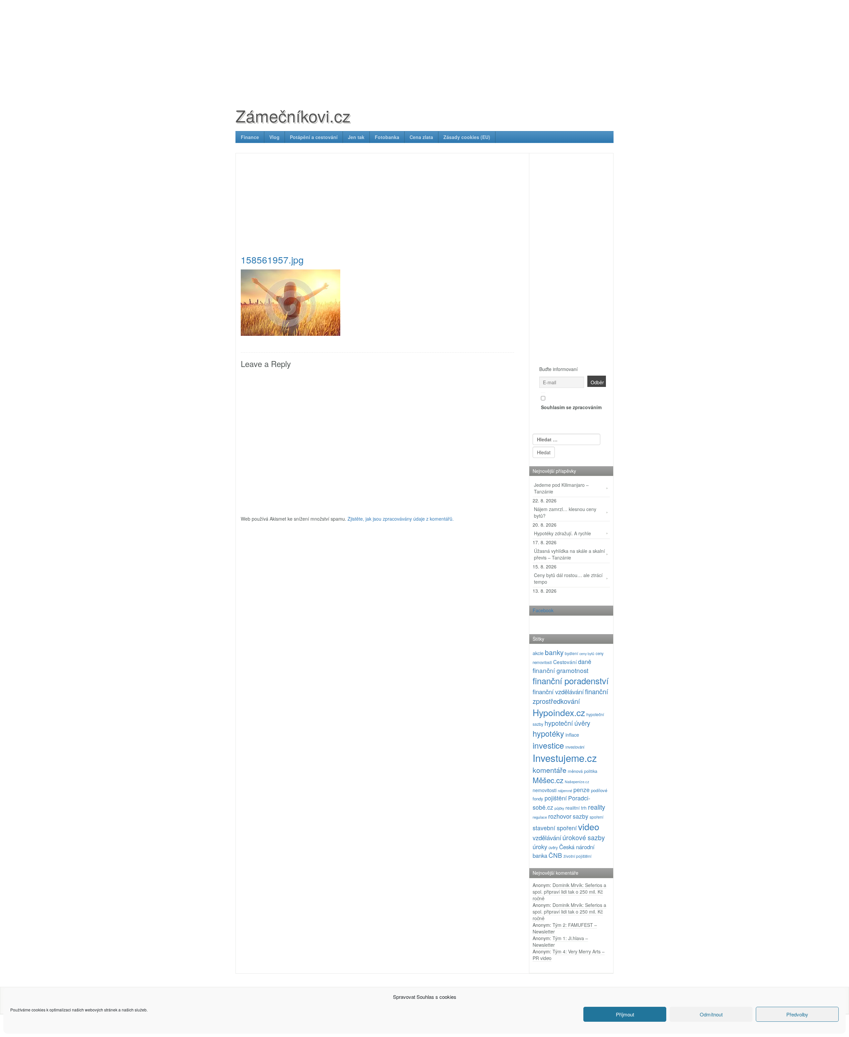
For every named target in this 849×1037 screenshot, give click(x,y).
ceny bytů (586, 653)
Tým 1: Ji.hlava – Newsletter (560, 941)
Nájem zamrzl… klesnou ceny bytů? (565, 512)
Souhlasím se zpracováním (571, 407)
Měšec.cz (548, 780)
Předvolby (797, 1014)
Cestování (565, 661)
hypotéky (548, 733)
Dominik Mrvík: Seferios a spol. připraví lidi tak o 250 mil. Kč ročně (569, 892)
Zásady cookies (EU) (466, 137)
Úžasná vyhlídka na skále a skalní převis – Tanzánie (569, 554)
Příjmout (625, 1014)
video (588, 826)
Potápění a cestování (314, 137)
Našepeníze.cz (577, 781)
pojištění (556, 798)
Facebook (543, 610)
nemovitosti (544, 790)
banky (554, 652)
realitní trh (576, 807)
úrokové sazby (583, 837)
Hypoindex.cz (559, 712)
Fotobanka (387, 137)
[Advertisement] (424, 46)
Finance (250, 137)
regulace (540, 817)
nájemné (565, 790)
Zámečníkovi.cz (293, 115)
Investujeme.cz (565, 758)
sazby (580, 816)
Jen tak (356, 137)
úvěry (553, 847)
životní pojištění (577, 856)
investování (574, 747)
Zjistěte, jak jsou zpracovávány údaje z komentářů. (401, 518)
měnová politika (582, 771)
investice (548, 745)
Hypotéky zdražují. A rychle (562, 533)
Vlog (274, 137)
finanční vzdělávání (558, 691)
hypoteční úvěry (567, 723)
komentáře (549, 770)
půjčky (559, 808)
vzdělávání (547, 837)
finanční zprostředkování (570, 696)
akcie (538, 652)
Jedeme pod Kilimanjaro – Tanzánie (561, 488)
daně (584, 661)
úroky (540, 846)
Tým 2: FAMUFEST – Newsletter (565, 928)
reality (596, 807)
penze (581, 789)
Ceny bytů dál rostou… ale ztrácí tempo (568, 578)
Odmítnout (711, 1014)
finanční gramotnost (560, 670)
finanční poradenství (571, 680)
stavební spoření (555, 828)
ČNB (555, 855)
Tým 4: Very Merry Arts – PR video (569, 954)
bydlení (571, 653)
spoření (596, 817)
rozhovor (559, 816)
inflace (572, 734)
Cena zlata (421, 137)
